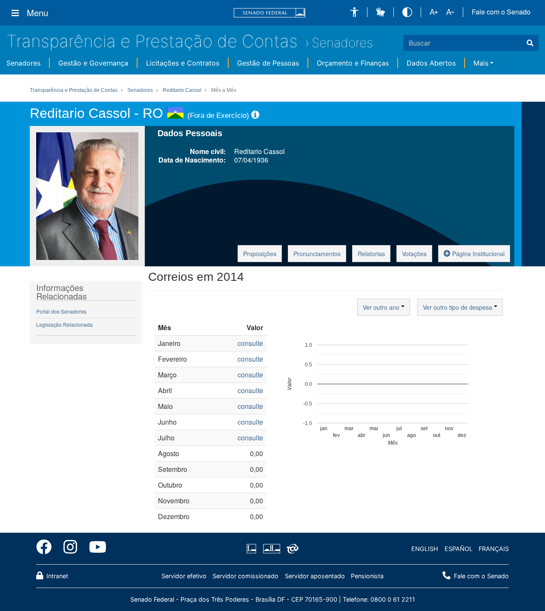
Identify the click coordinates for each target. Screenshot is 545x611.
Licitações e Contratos (182, 63)
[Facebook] (46, 548)
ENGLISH (424, 548)
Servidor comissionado (245, 576)
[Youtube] (94, 548)
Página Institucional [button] (477, 253)
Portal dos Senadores (61, 311)
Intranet (56, 576)
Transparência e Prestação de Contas (152, 41)
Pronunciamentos (317, 253)
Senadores (342, 42)
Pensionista (367, 576)
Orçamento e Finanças (353, 63)
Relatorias (371, 253)
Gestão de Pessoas (268, 63)
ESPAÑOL (459, 548)
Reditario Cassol (182, 90)
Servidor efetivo (184, 576)
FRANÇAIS (494, 548)
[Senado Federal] (269, 13)
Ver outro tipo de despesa (458, 307)
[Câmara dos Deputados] (253, 549)
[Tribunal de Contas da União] (291, 549)
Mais (480, 63)
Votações (414, 253)
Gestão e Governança (93, 63)
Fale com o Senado (501, 12)
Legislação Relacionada (64, 324)
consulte (250, 343)
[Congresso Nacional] (271, 549)
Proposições (259, 253)
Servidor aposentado (315, 576)
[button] (354, 12)
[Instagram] (70, 548)
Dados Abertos (431, 63)
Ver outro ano (382, 307)
